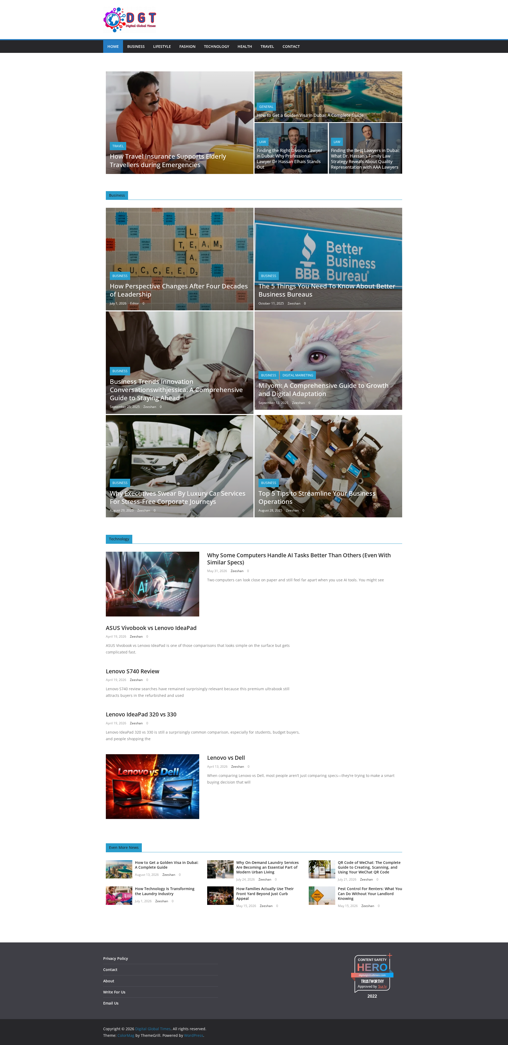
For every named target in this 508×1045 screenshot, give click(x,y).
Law (262, 142)
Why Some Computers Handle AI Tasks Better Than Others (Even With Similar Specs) (299, 558)
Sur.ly (382, 986)
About (108, 980)
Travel (267, 46)
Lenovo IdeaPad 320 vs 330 (141, 714)
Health (245, 46)
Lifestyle (162, 46)
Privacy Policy (115, 958)
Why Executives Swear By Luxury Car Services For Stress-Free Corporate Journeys (178, 497)
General (266, 106)
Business (136, 46)
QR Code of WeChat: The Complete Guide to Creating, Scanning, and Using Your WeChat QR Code (369, 867)
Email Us (111, 1003)
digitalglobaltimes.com (372, 975)
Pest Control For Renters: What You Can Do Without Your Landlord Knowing (370, 893)
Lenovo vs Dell (226, 757)
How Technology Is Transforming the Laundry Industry (164, 891)
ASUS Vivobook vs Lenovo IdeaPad (151, 628)
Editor (134, 303)
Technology (216, 46)
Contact (291, 46)
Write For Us (114, 992)
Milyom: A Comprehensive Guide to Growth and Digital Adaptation (323, 389)
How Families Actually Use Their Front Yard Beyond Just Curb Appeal (265, 893)
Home (113, 46)
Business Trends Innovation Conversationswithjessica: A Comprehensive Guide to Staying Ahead (176, 389)
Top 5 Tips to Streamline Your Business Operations (317, 497)
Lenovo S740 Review (132, 671)
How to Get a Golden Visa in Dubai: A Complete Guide (310, 115)
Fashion (187, 46)
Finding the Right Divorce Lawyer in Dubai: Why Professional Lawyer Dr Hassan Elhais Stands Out (289, 159)
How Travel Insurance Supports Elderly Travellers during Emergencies (168, 160)
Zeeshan (294, 303)
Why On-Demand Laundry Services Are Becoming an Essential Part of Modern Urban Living (267, 867)
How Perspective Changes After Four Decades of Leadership (179, 290)
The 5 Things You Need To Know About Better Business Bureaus (326, 290)
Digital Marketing (298, 375)
